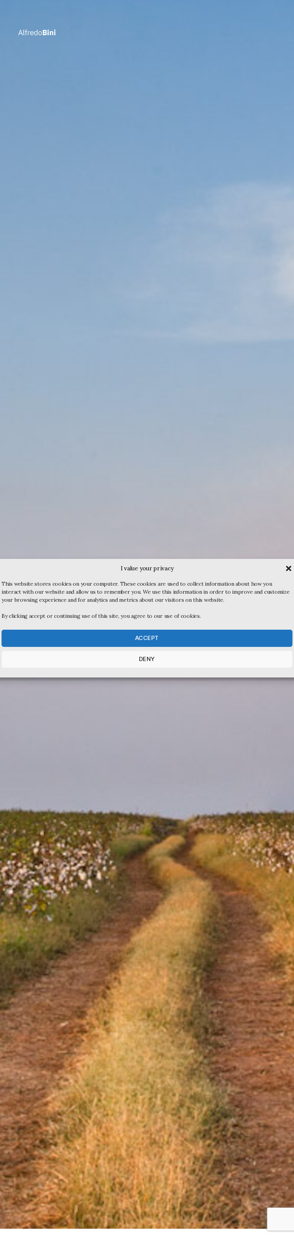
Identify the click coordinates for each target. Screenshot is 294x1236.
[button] (288, 568)
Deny (147, 659)
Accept (147, 638)
